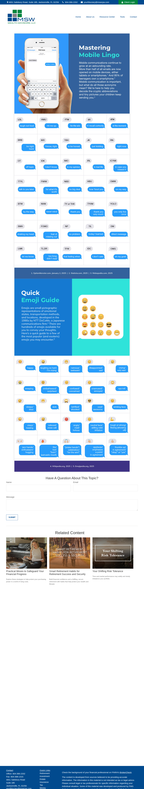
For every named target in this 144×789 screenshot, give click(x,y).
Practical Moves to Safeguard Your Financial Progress (25, 573)
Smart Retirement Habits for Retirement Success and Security (67, 573)
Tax (41, 785)
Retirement (45, 773)
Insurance (44, 782)
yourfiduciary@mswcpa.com (96, 2)
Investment (45, 776)
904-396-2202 (71, 2)
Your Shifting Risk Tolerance (107, 571)
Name (9, 482)
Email (75, 482)
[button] (78, 17)
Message (10, 497)
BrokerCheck (126, 772)
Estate (42, 779)
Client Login (129, 2)
